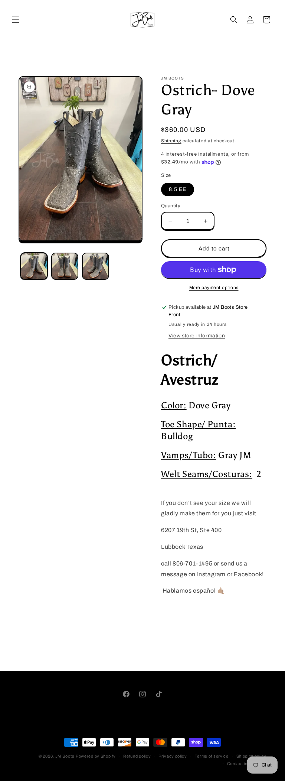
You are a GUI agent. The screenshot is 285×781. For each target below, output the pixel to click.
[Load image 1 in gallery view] (34, 266)
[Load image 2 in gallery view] (64, 266)
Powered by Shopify (96, 756)
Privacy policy (172, 756)
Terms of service (212, 756)
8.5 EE (177, 189)
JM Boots (65, 756)
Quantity (170, 205)
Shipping (171, 140)
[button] (15, 20)
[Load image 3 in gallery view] (95, 266)
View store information (196, 335)
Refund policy (137, 756)
